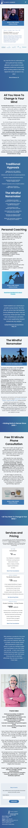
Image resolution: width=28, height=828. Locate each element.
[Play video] (13, 14)
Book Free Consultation (13, 571)
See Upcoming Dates (13, 597)
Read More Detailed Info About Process (13, 293)
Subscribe (14, 801)
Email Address (6, 795)
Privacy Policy (11, 824)
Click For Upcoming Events (14, 364)
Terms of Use (5, 824)
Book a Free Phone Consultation (13, 23)
